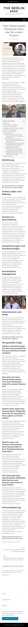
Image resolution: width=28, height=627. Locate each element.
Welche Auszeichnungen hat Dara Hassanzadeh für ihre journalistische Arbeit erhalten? (14, 136)
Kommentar (6, 575)
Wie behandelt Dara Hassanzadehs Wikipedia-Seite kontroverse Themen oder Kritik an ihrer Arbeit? (14, 153)
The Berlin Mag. (18, 538)
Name (4, 593)
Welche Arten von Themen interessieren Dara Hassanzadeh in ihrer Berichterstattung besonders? (14, 149)
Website (4, 605)
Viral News (15, 624)
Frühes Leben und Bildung (10, 124)
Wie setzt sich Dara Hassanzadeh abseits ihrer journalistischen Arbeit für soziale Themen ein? (15, 140)
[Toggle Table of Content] (23, 121)
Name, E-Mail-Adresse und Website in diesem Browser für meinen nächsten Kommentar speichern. (13, 613)
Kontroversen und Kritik (10, 131)
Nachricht (17, 542)
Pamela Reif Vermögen (8, 337)
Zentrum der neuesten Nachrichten (14, 14)
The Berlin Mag (14, 9)
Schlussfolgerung (8, 156)
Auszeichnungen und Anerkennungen (13, 128)
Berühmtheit (11, 542)
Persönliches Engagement (10, 129)
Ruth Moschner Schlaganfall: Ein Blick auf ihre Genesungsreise (14, 549)
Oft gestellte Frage (8, 133)
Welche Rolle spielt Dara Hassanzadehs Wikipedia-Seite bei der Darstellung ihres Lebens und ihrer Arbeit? (15, 145)
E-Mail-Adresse (6, 599)
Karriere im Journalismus (10, 126)
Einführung (6, 123)
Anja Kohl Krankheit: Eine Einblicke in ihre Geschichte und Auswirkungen (13, 558)
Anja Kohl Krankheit (8, 185)
